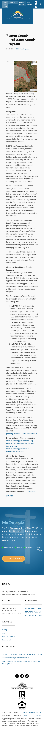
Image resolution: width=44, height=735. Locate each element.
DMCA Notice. (38, 714)
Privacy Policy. (25, 714)
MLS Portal (29, 3)
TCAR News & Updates (23, 49)
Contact (13, 2)
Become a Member (13, 558)
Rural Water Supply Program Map (19, 441)
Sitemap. (32, 713)
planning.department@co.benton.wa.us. (22, 433)
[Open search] (40, 4)
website (32, 491)
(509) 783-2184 (5, 4)
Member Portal (21, 3)
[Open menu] (40, 16)
